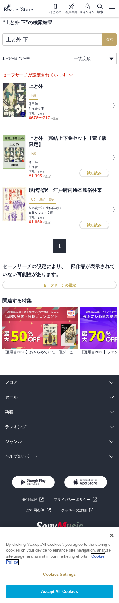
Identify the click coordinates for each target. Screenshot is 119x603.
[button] (77, 510)
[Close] (111, 535)
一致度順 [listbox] (82, 58)
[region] (59, 565)
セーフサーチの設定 (59, 285)
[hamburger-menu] (112, 9)
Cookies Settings (59, 574)
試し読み (94, 173)
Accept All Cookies (59, 591)
